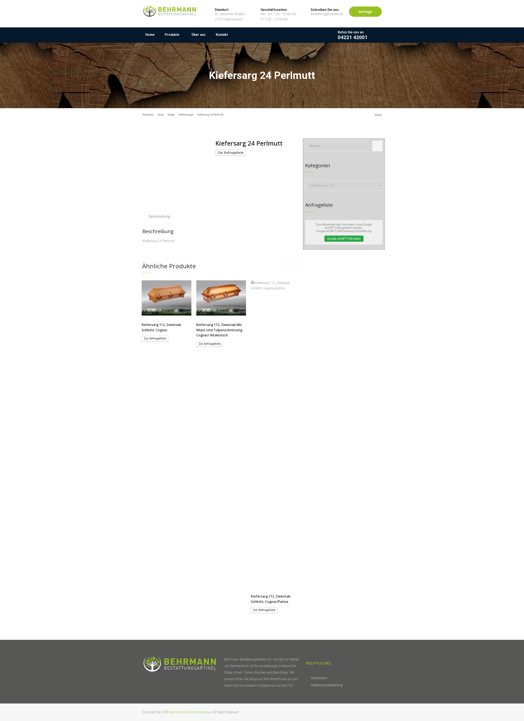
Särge (171, 114)
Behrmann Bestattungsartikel (190, 712)
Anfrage (365, 11)
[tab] (159, 216)
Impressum (319, 678)
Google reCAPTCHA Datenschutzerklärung (344, 231)
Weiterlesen (167, 298)
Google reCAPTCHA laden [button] (344, 238)
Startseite (148, 114)
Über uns (199, 35)
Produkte (172, 35)
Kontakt (222, 35)
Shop (161, 114)
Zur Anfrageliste (231, 153)
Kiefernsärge (185, 114)
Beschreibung (159, 216)
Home (150, 35)
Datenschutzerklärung (327, 685)
